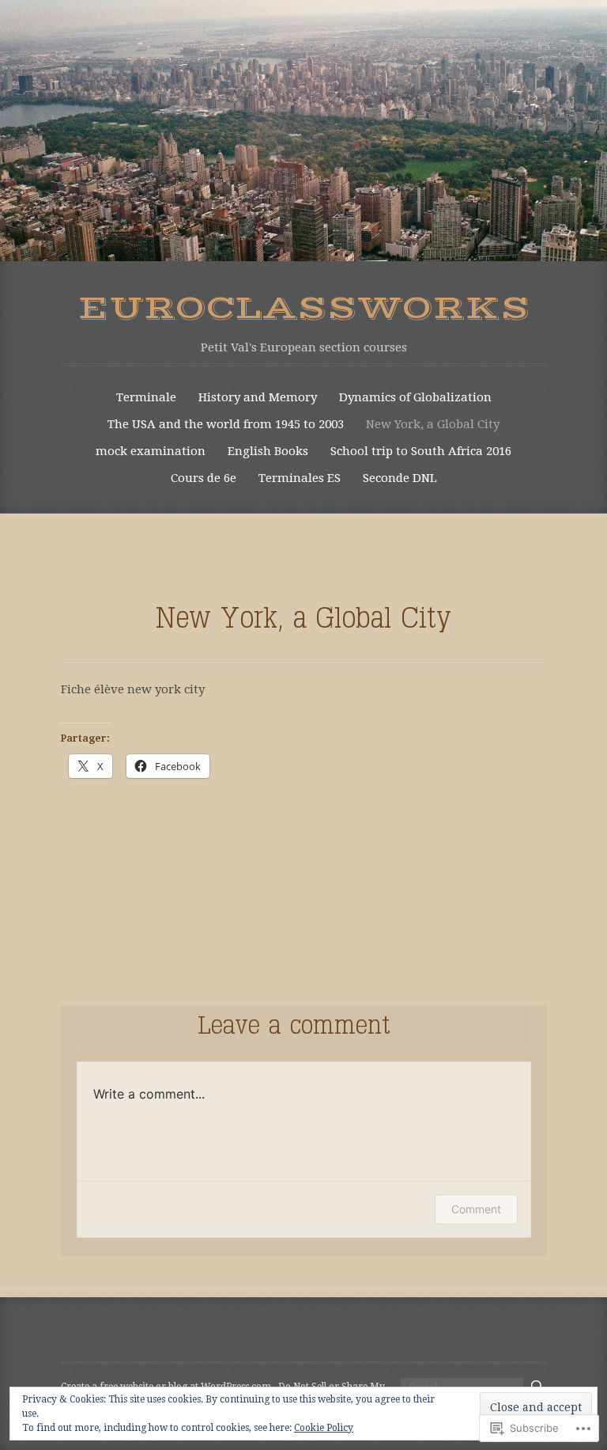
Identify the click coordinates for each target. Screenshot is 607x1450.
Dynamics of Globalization (415, 397)
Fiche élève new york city (133, 689)
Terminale (146, 397)
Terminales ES (299, 478)
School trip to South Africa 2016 (420, 451)
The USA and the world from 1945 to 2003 (225, 424)
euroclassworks (303, 308)
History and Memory (257, 397)
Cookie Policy (323, 1427)
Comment (476, 1209)
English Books (268, 451)
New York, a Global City (433, 424)
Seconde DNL (400, 478)
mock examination (150, 451)
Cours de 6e (203, 478)
